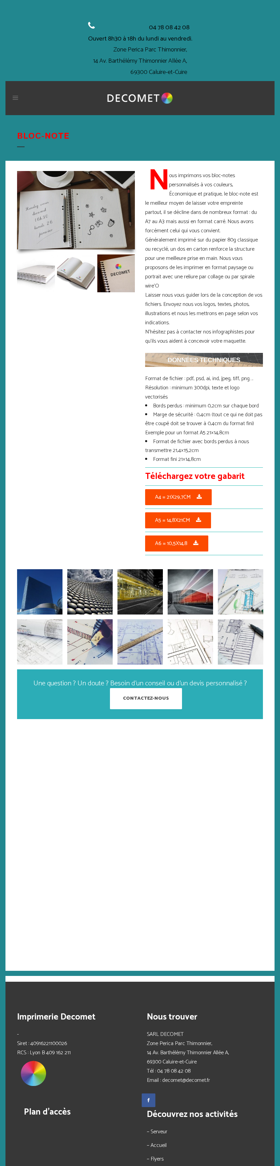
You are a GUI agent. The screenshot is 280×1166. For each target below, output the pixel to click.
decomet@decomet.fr (186, 1080)
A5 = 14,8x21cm (172, 520)
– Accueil (157, 1145)
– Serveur (157, 1131)
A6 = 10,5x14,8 (171, 543)
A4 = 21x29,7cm (173, 497)
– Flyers (155, 1159)
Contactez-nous (146, 698)
